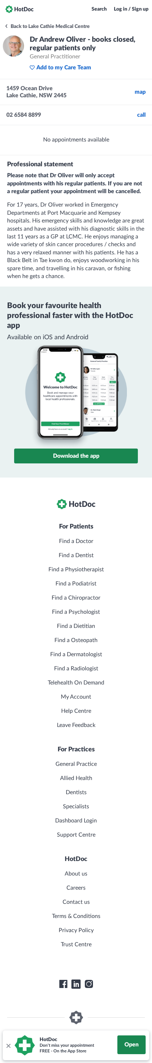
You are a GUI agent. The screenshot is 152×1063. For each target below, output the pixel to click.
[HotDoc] (19, 9)
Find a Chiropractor (76, 598)
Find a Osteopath (76, 640)
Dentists (76, 792)
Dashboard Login (76, 821)
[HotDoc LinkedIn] (76, 984)
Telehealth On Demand (76, 683)
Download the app (76, 456)
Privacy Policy (76, 930)
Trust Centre (76, 944)
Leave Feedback (76, 725)
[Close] (8, 1045)
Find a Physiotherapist (76, 569)
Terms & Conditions (76, 916)
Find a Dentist (76, 555)
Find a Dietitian (76, 626)
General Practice (76, 764)
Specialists (76, 806)
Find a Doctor (76, 541)
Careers (76, 888)
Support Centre (76, 835)
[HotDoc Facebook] (63, 984)
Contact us (76, 902)
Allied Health (76, 778)
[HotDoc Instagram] (88, 984)
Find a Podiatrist (76, 584)
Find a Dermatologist (76, 654)
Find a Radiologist (76, 668)
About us (76, 874)
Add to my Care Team (63, 67)
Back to (50, 26)
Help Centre (76, 711)
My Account (76, 697)
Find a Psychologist (76, 612)
